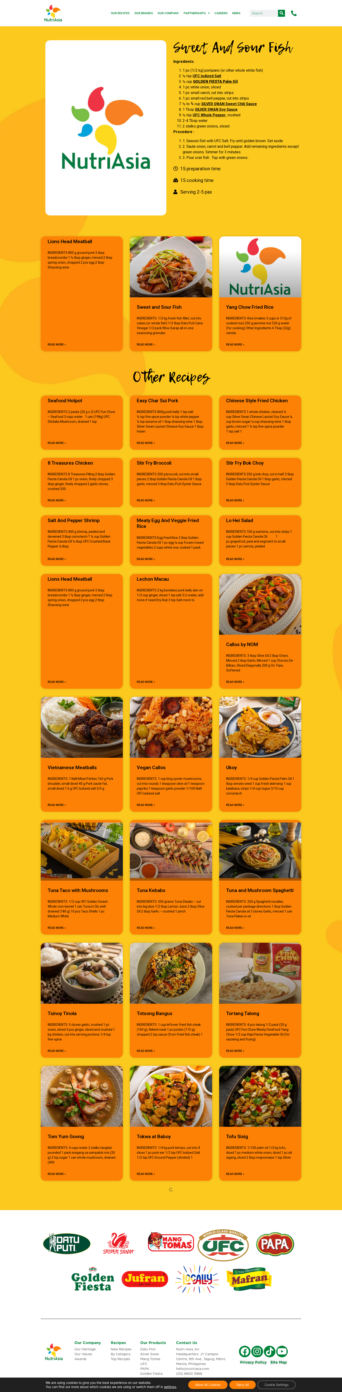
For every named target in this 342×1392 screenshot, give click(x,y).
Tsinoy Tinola (62, 1013)
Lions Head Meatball (70, 241)
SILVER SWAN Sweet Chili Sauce (229, 104)
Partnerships (195, 13)
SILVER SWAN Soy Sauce (216, 109)
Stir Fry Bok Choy (245, 463)
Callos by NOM (242, 644)
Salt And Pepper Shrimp (74, 520)
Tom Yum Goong (66, 1136)
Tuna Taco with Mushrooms (78, 890)
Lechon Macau (153, 579)
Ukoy (231, 767)
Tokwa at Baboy (154, 1136)
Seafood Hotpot (65, 400)
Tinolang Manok (154, 1259)
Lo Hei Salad (239, 520)
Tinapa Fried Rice (245, 1259)
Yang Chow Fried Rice (250, 307)
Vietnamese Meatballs (72, 767)
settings (170, 1387)
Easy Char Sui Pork (157, 400)
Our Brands (143, 13)
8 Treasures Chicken (70, 463)
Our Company (168, 13)
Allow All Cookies (208, 1385)
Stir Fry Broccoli (154, 463)
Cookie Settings (276, 1385)
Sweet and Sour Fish (159, 307)
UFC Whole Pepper (209, 115)
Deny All (242, 1385)
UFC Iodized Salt (207, 76)
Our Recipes (120, 13)
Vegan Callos (151, 767)
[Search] (281, 13)
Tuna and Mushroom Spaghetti (260, 890)
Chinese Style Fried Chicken (257, 400)
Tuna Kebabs (151, 890)
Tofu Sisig (237, 1136)
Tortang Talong (242, 1013)
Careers (221, 13)
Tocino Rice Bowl (66, 1259)
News (236, 13)
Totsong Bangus (154, 1013)
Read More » (57, 344)
